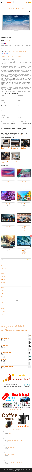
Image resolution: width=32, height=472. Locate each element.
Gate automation (3, 273)
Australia (3, 316)
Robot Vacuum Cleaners (11, 8)
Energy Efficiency (3, 326)
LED (20, 51)
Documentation (3, 307)
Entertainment (2, 270)
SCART (21, 51)
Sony (25, 51)
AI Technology (8, 323)
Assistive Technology (14, 325)
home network (15, 326)
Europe (2, 313)
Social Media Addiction (6, 330)
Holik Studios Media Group (6, 469)
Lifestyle (2, 284)
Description (3, 56)
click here (21, 134)
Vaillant (22, 330)
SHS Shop (2, 302)
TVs (9, 5)
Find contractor (3, 310)
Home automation (3, 277)
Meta (14, 327)
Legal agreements (3, 282)
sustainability (19, 330)
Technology (2, 308)
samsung (8, 329)
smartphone (25, 329)
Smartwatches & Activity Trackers (16, 5)
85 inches (10, 51)
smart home (13, 329)
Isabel (6, 454)
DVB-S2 (15, 51)
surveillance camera (15, 330)
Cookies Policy (20, 469)
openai (23, 327)
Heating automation (3, 276)
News (1, 285)
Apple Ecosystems (14, 323)
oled (20, 327)
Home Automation (12, 326)
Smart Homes (21, 329)
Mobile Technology (18, 327)
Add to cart (8, 48)
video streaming (25, 330)
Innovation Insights (3, 279)
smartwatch (2, 330)
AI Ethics (2, 323)
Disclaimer (18, 470)
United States (3, 311)
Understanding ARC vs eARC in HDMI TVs (5, 148)
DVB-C (13, 51)
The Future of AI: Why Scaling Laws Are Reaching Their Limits (14, 462)
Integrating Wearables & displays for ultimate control (15, 161)
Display (12, 51)
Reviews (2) (19, 56)
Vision (1, 298)
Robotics (2, 288)
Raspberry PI (2, 287)
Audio (1, 265)
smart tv (27, 329)
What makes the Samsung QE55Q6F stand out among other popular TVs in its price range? (15, 148)
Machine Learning (11, 327)
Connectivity (2, 266)
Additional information (11, 56)
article (13, 130)
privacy (25, 327)
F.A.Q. (1, 317)
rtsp (6, 329)
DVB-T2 (17, 51)
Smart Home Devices (17, 329)
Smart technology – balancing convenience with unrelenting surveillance (5, 161)
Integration (2, 281)
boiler (17, 325)
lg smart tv (8, 327)
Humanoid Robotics (24, 326)
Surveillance (2, 295)
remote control (28, 327)
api (11, 323)
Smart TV (23, 51)
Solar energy (2, 293)
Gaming (2, 271)
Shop (1, 319)
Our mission (2, 303)
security (10, 329)
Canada (2, 314)
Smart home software (3, 291)
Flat (18, 51)
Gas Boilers (17, 8)
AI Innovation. (5, 323)
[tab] (4, 57)
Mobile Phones (6, 5)
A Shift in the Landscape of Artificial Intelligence (6, 325)
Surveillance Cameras (25, 5)
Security (2, 290)
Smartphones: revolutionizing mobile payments (25, 148)
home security (19, 326)
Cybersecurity (21, 325)
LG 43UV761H (9, 433)
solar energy (11, 330)
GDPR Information (25, 469)
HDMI (19, 51)
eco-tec (26, 325)
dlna (24, 325)
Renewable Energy (3, 329)
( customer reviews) (7, 40)
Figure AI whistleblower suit (11, 447)
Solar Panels (22, 8)
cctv (19, 325)
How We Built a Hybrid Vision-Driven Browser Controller (15, 440)
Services (2, 305)
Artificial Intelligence (3, 263)
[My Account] (26, 2)
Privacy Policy (16, 469)
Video (1, 296)
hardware (8, 326)
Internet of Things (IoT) (3, 327)
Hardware (2, 274)
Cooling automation (3, 268)
